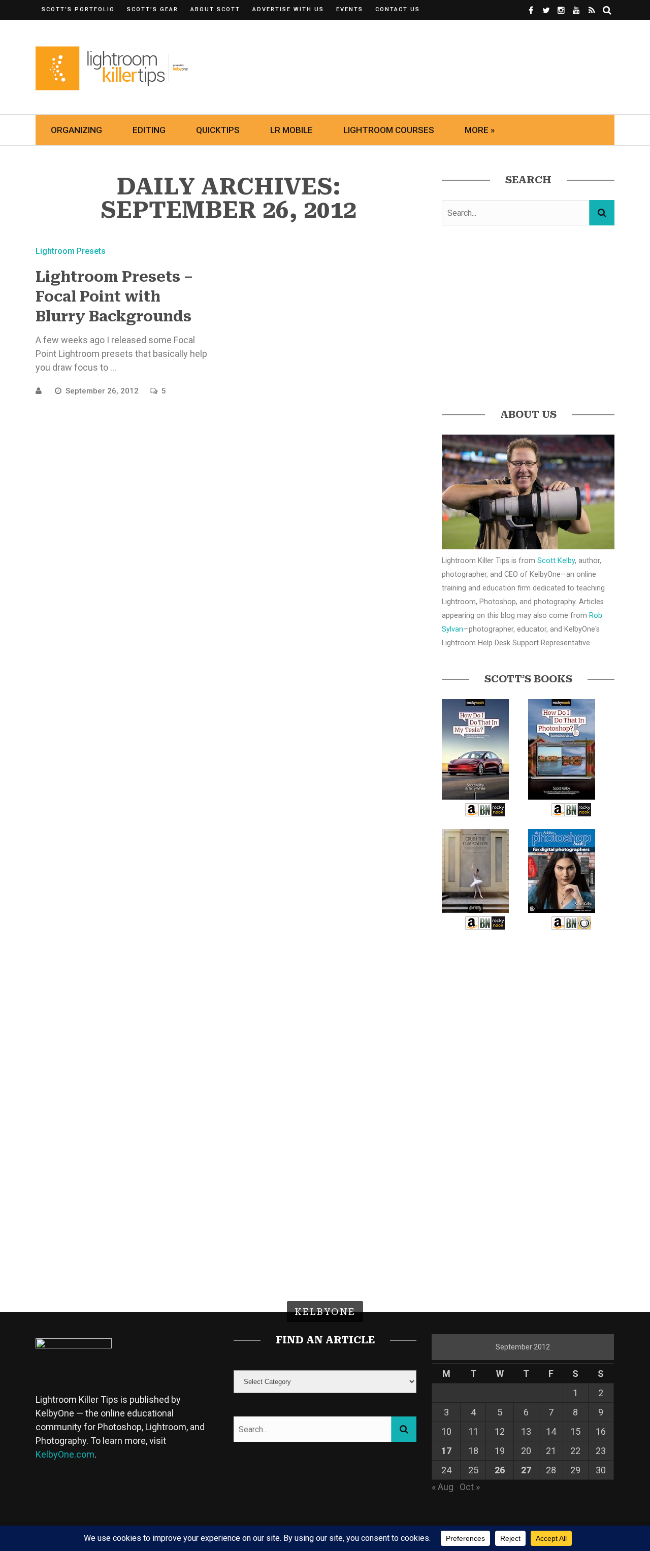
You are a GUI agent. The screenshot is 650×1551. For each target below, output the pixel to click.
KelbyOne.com (65, 1454)
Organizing (76, 130)
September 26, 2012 (103, 390)
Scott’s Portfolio (78, 9)
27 (526, 1470)
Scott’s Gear (152, 9)
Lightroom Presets (71, 251)
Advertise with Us (288, 9)
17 (446, 1450)
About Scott (215, 9)
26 (500, 1470)
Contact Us (397, 9)
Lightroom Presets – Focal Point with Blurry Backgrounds (114, 297)
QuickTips (218, 130)
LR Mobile (291, 130)
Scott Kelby (556, 560)
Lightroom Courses (388, 130)
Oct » (470, 1486)
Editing (149, 130)
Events (349, 9)
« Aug (442, 1486)
